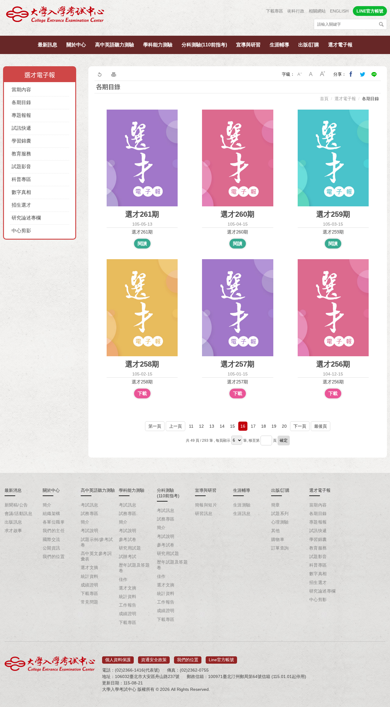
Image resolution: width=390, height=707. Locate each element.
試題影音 (21, 166)
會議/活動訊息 (18, 513)
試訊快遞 (21, 128)
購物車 (277, 539)
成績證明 (89, 584)
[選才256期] (333, 307)
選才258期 (142, 381)
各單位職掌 (54, 522)
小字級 (299, 74)
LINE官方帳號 (369, 11)
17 (253, 426)
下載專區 (274, 11)
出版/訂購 (308, 44)
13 (211, 426)
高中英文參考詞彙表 (96, 556)
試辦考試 (127, 556)
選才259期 (333, 231)
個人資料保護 (118, 659)
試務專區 (89, 513)
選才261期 (142, 231)
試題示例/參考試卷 (97, 542)
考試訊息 (89, 504)
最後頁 (320, 426)
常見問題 (89, 602)
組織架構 (51, 513)
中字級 (311, 74)
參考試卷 (127, 539)
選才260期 (237, 231)
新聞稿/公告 (16, 504)
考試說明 (89, 530)
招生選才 (21, 205)
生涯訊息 (242, 513)
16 (242, 426)
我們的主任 (54, 530)
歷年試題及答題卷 (134, 568)
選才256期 (333, 381)
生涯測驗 (242, 504)
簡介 (47, 504)
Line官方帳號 (221, 659)
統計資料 (89, 576)
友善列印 (114, 74)
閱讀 (142, 243)
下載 (142, 393)
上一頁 (175, 426)
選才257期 (237, 381)
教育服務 (21, 153)
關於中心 (76, 44)
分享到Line (374, 74)
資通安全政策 (154, 659)
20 (284, 426)
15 (232, 426)
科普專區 (21, 179)
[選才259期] (333, 158)
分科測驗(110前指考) (204, 44)
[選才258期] (142, 307)
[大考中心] (55, 16)
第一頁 (154, 426)
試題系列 (280, 513)
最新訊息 (47, 44)
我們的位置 (54, 556)
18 (263, 426)
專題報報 (21, 115)
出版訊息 (13, 522)
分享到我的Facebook (351, 74)
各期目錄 (21, 102)
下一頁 (299, 426)
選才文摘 (89, 567)
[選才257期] (237, 307)
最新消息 (13, 490)
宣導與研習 (248, 44)
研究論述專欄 (26, 217)
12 (201, 426)
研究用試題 (130, 548)
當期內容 (21, 89)
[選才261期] (142, 158)
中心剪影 (21, 230)
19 (273, 426)
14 (222, 426)
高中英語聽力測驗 (114, 44)
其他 (275, 530)
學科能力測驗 (157, 44)
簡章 (275, 504)
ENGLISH (339, 11)
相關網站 (317, 11)
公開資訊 (51, 548)
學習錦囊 (21, 140)
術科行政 (295, 11)
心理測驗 (280, 522)
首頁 (324, 98)
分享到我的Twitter (362, 74)
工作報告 (127, 605)
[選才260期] (237, 158)
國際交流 (51, 539)
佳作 (123, 579)
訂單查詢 (280, 548)
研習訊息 (204, 513)
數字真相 (21, 192)
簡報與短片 (206, 504)
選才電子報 (340, 44)
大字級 (323, 74)
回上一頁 (99, 74)
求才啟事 (13, 530)
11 (191, 426)
